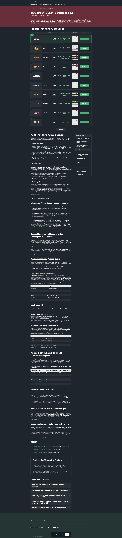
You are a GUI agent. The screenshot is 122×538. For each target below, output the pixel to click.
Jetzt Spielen (84, 39)
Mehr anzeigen (61, 129)
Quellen (77, 168)
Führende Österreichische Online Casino (44, 225)
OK (67, 534)
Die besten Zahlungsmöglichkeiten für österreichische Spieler (82, 155)
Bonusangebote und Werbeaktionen (82, 149)
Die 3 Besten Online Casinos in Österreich (82, 138)
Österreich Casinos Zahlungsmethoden (60, 4)
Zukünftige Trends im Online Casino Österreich (82, 166)
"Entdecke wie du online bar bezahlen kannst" (41, 452)
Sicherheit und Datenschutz (80, 158)
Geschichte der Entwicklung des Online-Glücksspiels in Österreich (82, 146)
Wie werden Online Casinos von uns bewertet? (81, 142)
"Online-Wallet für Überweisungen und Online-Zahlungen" (42, 449)
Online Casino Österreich (33, 4)
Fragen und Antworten (79, 174)
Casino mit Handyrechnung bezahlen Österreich (46, 4)
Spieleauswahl (78, 151)
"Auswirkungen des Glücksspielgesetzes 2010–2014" (42, 446)
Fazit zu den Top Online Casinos (81, 171)
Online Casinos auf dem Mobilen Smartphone (81, 162)
